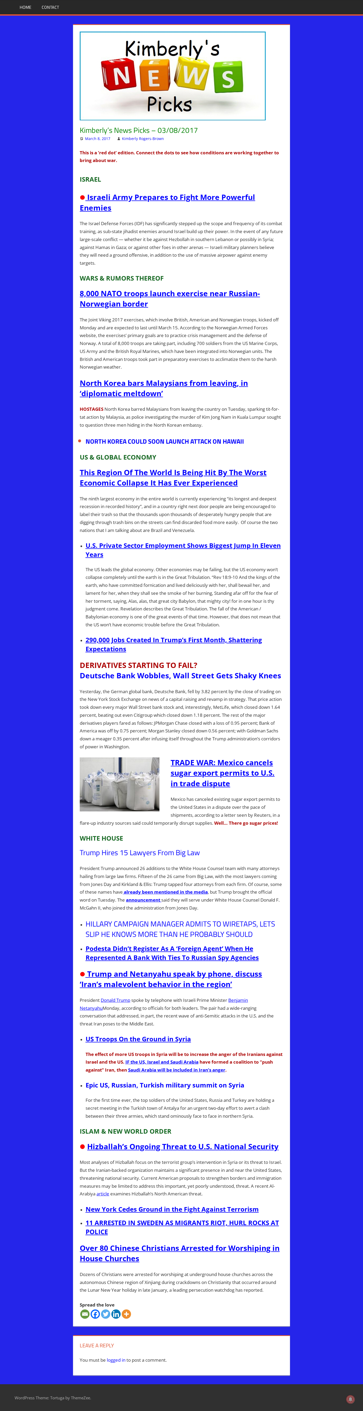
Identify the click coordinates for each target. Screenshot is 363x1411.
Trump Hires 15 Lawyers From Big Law (140, 852)
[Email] (85, 1314)
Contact (50, 7)
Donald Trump (115, 1000)
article (102, 1194)
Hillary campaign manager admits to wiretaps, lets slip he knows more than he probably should (180, 929)
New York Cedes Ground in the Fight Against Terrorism (172, 1209)
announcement (143, 900)
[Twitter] (105, 1314)
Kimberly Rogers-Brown (143, 138)
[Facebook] (95, 1314)
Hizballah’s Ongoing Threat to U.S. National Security (182, 1146)
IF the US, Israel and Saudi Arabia (162, 1062)
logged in (116, 1360)
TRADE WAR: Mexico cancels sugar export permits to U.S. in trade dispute (223, 772)
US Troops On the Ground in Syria (138, 1038)
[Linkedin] (116, 1314)
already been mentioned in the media (165, 892)
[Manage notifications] (350, 1399)
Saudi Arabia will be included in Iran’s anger (176, 1070)
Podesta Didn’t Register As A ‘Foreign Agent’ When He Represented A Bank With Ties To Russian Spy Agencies (172, 953)
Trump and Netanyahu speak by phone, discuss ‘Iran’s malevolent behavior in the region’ (171, 979)
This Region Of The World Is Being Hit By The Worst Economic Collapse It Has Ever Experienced (173, 477)
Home (25, 7)
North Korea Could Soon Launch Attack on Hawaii (165, 441)
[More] (126, 1314)
